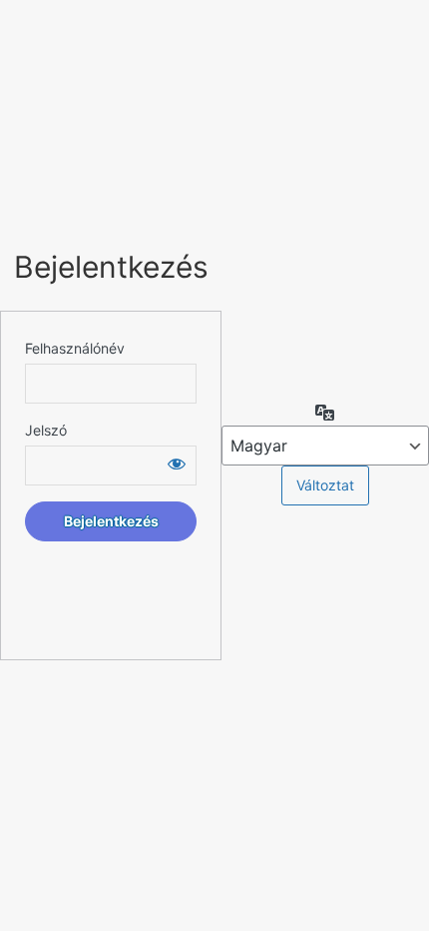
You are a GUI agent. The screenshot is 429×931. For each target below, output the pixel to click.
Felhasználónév (75, 348)
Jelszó (46, 430)
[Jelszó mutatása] (177, 463)
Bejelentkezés (111, 267)
